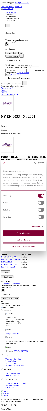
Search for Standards (12, 373)
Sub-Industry (8, 277)
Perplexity (16, 283)
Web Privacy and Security (14, 365)
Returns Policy (10, 363)
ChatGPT (6, 283)
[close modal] (7, 44)
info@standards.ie (11, 334)
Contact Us (9, 387)
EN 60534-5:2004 (7, 262)
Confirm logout (17, 53)
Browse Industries (11, 375)
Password (24, 70)
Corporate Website (7, 7)
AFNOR (4, 92)
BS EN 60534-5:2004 (9, 257)
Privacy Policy (10, 361)
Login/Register (13, 56)
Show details (34, 226)
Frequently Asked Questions (15, 383)
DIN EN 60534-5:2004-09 (11, 259)
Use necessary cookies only (23, 246)
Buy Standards (10, 13)
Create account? (17, 75)
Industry (6, 272)
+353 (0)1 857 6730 (22, 3)
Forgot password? (23, 73)
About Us (18, 7)
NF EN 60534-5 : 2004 (9, 94)
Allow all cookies (23, 233)
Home (3, 90)
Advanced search (7, 88)
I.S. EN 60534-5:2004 (9, 264)
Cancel (8, 53)
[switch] (41, 203)
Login (8, 75)
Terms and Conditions (13, 359)
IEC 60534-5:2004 (8, 267)
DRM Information (12, 385)
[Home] (7, 9)
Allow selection (23, 240)
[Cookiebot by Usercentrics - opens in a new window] (34, 163)
